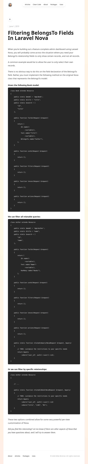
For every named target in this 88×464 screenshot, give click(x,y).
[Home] (10, 5)
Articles (27, 4)
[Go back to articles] (10, 19)
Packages (53, 4)
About (46, 4)
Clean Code (37, 4)
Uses (61, 4)
